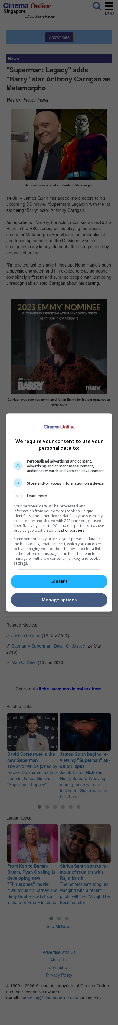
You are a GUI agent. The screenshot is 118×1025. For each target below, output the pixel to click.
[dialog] (59, 512)
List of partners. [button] (71, 530)
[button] (59, 496)
